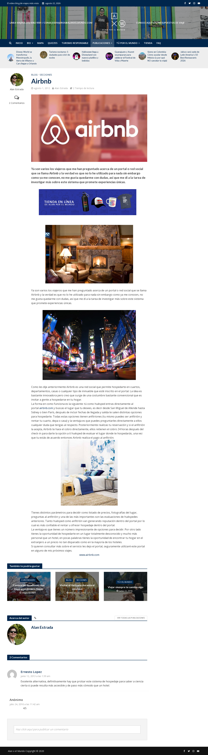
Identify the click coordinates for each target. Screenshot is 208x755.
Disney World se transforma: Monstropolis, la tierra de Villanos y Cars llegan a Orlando (26, 58)
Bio (29, 43)
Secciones (46, 74)
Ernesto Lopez (31, 672)
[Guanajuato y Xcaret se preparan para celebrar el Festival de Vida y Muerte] (109, 56)
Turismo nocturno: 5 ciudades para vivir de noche (59, 55)
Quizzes (52, 43)
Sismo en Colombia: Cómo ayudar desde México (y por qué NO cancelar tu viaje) (157, 56)
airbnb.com (46, 408)
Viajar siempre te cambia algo (125, 587)
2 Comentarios (17, 102)
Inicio (19, 43)
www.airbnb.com (89, 555)
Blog (34, 74)
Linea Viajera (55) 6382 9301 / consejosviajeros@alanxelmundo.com (51, 22)
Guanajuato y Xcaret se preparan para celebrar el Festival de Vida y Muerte (125, 56)
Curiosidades (28, 580)
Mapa (40, 43)
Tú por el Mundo (126, 43)
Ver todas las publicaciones (131, 618)
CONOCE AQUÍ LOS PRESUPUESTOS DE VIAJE (160, 22)
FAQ (158, 43)
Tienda (148, 43)
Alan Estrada (17, 89)
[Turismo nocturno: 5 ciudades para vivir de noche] (43, 55)
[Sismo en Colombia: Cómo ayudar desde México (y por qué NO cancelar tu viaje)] (141, 56)
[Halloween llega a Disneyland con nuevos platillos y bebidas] (76, 56)
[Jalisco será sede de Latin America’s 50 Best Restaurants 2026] (174, 56)
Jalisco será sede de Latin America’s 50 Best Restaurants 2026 (189, 56)
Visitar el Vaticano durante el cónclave (77, 587)
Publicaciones (101, 43)
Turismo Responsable (75, 43)
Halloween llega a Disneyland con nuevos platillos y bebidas (90, 56)
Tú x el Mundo (124, 582)
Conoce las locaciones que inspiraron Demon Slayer (29, 587)
